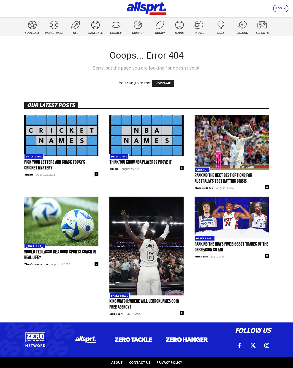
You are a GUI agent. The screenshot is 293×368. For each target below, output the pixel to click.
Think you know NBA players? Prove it (140, 162)
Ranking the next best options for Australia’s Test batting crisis (223, 178)
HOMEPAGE (163, 83)
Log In (281, 8)
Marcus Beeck (204, 187)
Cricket (202, 169)
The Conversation (36, 264)
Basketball (119, 295)
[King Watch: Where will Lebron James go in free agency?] (146, 246)
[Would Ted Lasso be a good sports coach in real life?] (61, 221)
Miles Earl (116, 313)
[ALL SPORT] (147, 7)
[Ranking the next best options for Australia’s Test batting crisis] (232, 142)
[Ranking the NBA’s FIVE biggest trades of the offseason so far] (232, 217)
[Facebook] (239, 345)
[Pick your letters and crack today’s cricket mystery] (61, 135)
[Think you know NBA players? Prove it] (146, 135)
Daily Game (34, 156)
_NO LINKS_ (34, 246)
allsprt (28, 174)
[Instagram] (266, 345)
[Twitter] (253, 345)
